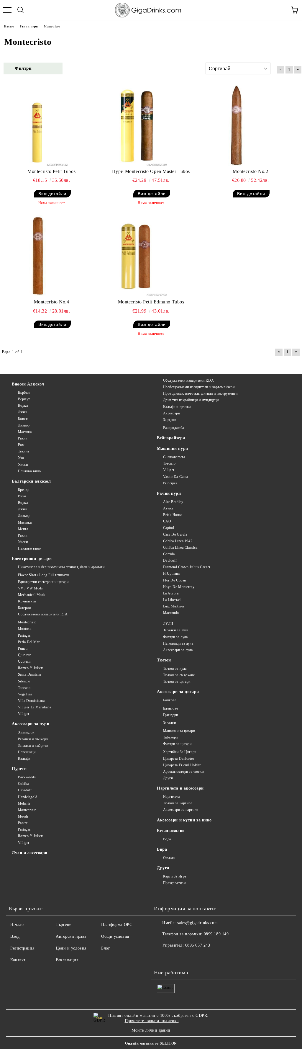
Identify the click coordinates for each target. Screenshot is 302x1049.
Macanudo (171, 613)
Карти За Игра (174, 876)
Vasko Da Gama (175, 477)
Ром (21, 445)
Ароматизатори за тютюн (183, 771)
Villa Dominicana (31, 701)
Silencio (24, 681)
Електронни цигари (32, 558)
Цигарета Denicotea (178, 758)
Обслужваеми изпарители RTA (43, 614)
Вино (22, 496)
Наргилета (171, 797)
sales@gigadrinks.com (197, 923)
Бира (162, 849)
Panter (23, 823)
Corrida (169, 554)
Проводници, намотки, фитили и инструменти (200, 393)
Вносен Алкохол (28, 384)
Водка (23, 405)
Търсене (63, 924)
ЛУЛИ (168, 624)
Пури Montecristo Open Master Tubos (151, 171)
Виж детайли (52, 193)
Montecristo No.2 (250, 171)
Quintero (25, 655)
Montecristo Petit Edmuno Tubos (151, 301)
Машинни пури (172, 448)
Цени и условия (71, 948)
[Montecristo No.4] (37, 255)
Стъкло (169, 858)
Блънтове (170, 708)
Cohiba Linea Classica (180, 547)
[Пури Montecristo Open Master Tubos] (136, 125)
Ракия (22, 438)
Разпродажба (173, 428)
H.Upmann (171, 573)
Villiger (169, 470)
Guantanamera (174, 457)
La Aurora (171, 593)
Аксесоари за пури (31, 724)
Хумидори (26, 732)
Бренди (23, 490)
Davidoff (170, 560)
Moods (23, 816)
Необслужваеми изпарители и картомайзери (198, 387)
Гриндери (170, 715)
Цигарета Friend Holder (182, 765)
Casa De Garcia (175, 534)
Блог (105, 948)
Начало (17, 924)
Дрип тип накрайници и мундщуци (191, 400)
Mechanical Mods (31, 595)
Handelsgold (27, 797)
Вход (14, 936)
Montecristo (27, 622)
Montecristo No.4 (51, 301)
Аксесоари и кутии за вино (184, 820)
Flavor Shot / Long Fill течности (43, 575)
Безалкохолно (171, 831)
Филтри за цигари (177, 744)
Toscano (169, 463)
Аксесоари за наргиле (180, 810)
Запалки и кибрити (33, 746)
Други (168, 778)
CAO (167, 521)
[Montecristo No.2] (236, 125)
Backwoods (27, 777)
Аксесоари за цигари (178, 691)
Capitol (168, 528)
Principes (170, 483)
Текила (23, 451)
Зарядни (169, 420)
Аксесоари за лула (178, 650)
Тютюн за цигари (177, 681)
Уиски (23, 465)
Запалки (169, 723)
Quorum (24, 661)
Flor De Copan (174, 580)
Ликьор (24, 425)
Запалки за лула (175, 630)
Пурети (19, 769)
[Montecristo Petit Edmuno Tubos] (136, 255)
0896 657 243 (197, 945)
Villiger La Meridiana (34, 707)
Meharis (24, 803)
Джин (22, 412)
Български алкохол (31, 481)
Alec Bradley (173, 502)
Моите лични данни (151, 1030)
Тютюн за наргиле (177, 803)
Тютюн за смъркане (179, 675)
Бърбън (24, 392)
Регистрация (22, 948)
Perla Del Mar (29, 642)
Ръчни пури (169, 493)
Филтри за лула (175, 637)
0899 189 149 (216, 934)
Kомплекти (27, 601)
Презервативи (174, 883)
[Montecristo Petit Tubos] (37, 125)
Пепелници (27, 752)
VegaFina (25, 694)
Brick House (173, 515)
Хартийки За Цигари (179, 752)
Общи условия (115, 936)
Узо (21, 458)
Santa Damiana (29, 674)
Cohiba (23, 784)
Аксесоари (171, 413)
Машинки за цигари (179, 731)
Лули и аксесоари (29, 853)
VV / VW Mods (30, 588)
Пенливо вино (29, 471)
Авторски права (71, 936)
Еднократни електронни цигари (43, 582)
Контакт (18, 960)
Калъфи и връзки (177, 407)
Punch (22, 648)
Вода (167, 839)
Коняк (23, 419)
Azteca (168, 508)
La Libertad (172, 600)
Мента (23, 529)
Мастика (25, 432)
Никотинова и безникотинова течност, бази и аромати (61, 567)
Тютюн (164, 660)
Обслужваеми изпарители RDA (188, 380)
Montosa (24, 629)
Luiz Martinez (174, 606)
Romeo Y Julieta (31, 668)
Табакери (170, 737)
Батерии (24, 608)
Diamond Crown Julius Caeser (187, 567)
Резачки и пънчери (33, 739)
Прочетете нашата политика (152, 1021)
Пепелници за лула (178, 643)
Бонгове (169, 700)
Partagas (24, 635)
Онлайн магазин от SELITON (151, 1043)
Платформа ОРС (116, 924)
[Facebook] (161, 957)
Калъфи (24, 758)
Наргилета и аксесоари (180, 788)
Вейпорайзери (171, 438)
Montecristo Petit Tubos (51, 171)
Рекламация (67, 960)
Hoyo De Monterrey (178, 587)
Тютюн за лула (175, 668)
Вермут (24, 399)
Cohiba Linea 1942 (177, 541)
